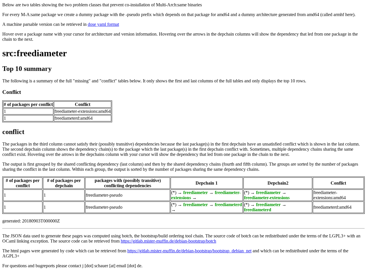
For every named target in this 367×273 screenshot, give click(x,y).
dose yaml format (103, 24)
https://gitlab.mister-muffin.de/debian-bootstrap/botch (168, 241)
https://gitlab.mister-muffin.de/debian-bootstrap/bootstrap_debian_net (189, 250)
